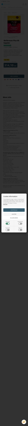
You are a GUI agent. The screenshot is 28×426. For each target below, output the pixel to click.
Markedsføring (20, 221)
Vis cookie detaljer (14, 217)
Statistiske (20, 227)
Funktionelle (7, 227)
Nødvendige (8, 221)
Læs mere (5, 204)
